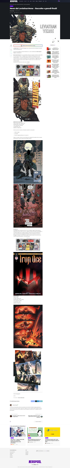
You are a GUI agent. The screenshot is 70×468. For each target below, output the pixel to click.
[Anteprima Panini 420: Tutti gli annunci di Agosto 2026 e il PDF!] (52, 432)
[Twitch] (37, 464)
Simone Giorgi (12, 10)
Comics (19, 397)
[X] (33, 464)
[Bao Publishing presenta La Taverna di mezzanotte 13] (35, 432)
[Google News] (35, 464)
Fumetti (11, 6)
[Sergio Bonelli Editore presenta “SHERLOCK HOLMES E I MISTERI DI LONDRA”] (49, 57)
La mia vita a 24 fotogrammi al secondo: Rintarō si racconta (55, 49)
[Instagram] (36, 464)
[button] (59, 1)
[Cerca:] (42, 451)
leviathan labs (22, 397)
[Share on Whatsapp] (11, 52)
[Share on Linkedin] (38, 401)
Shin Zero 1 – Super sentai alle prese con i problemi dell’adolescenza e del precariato (17, 441)
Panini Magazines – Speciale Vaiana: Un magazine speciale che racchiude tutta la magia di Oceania (55, 72)
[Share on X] (16, 12)
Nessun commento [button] (38, 421)
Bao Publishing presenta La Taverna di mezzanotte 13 (34, 440)
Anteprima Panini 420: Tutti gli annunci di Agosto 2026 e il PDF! (52, 440)
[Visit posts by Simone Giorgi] (11, 405)
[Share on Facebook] (14, 12)
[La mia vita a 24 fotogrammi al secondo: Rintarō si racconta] (49, 48)
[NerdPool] (14, 1)
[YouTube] (34, 464)
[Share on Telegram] (11, 54)
